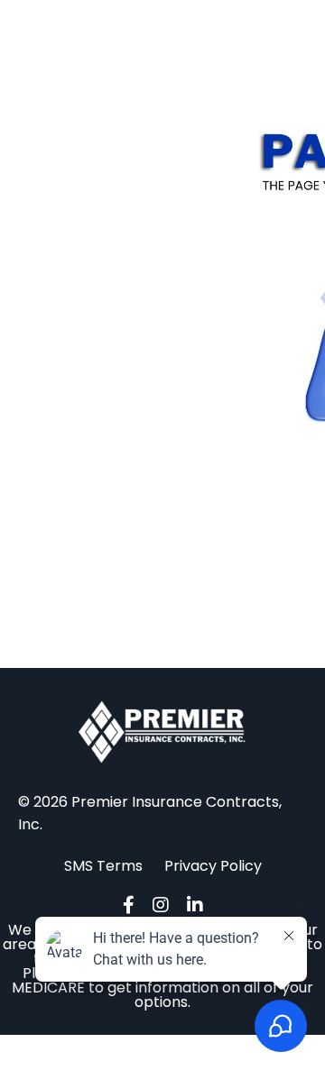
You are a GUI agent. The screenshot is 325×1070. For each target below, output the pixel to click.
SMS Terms (105, 865)
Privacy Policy (213, 865)
